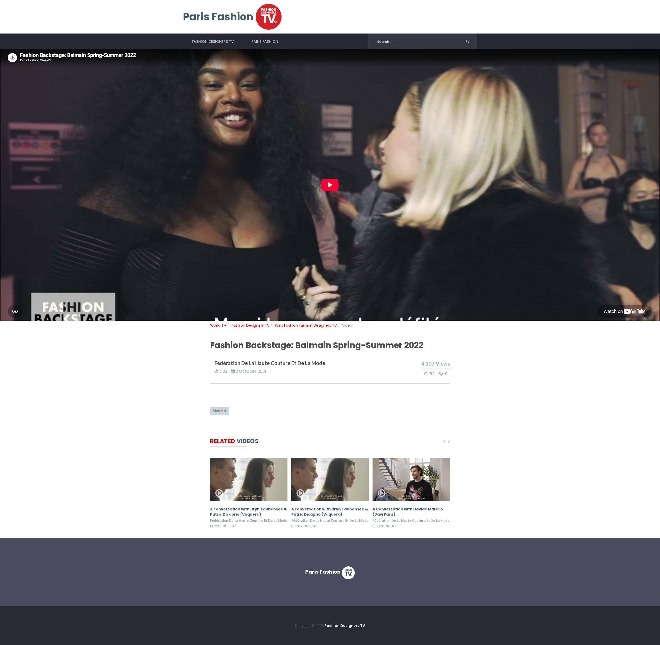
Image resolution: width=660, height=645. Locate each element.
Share (218, 411)
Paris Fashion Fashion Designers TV (306, 325)
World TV (218, 325)
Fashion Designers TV (213, 41)
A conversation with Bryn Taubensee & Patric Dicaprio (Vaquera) (248, 512)
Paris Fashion (264, 41)
